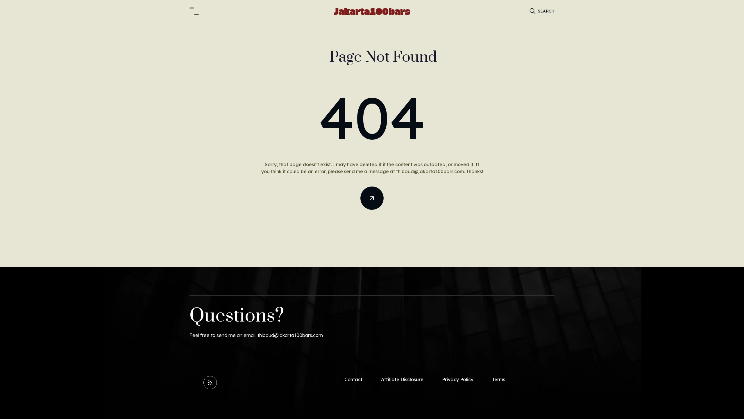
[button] (194, 11)
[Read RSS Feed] (210, 382)
